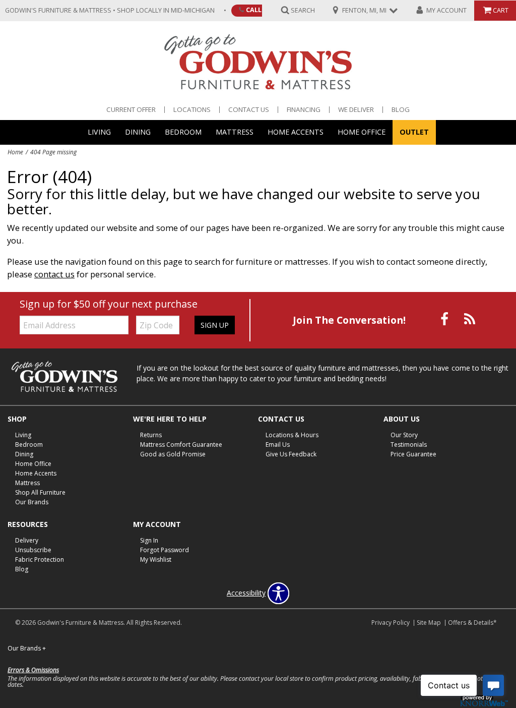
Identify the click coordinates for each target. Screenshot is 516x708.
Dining (138, 132)
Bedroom (183, 132)
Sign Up (215, 325)
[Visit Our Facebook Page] (445, 319)
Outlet (414, 132)
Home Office (361, 132)
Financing (303, 109)
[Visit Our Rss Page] (470, 319)
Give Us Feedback (291, 454)
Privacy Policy (390, 622)
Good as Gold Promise (173, 454)
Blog (401, 109)
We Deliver (356, 109)
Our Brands (31, 502)
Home (15, 152)
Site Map (429, 622)
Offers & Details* (472, 622)
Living (99, 132)
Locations (192, 109)
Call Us (258, 10)
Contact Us (248, 109)
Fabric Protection (39, 559)
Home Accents (296, 132)
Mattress (234, 132)
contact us (54, 274)
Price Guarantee (413, 454)
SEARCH (303, 10)
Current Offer (131, 109)
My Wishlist (155, 559)
